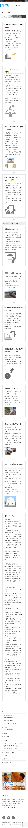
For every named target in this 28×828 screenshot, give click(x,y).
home (3, 711)
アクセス (4, 755)
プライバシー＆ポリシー (8, 807)
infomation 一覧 (6, 762)
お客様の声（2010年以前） (11, 746)
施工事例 (4, 727)
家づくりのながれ (7, 736)
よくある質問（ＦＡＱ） (8, 752)
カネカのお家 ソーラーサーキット (12, 724)
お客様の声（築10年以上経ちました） (12, 743)
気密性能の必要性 (9, 720)
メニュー (20, 5)
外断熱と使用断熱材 (9, 717)
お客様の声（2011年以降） (11, 748)
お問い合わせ (5, 759)
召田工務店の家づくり (8, 715)
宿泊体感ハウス (6, 733)
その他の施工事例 (9, 729)
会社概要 (4, 740)
